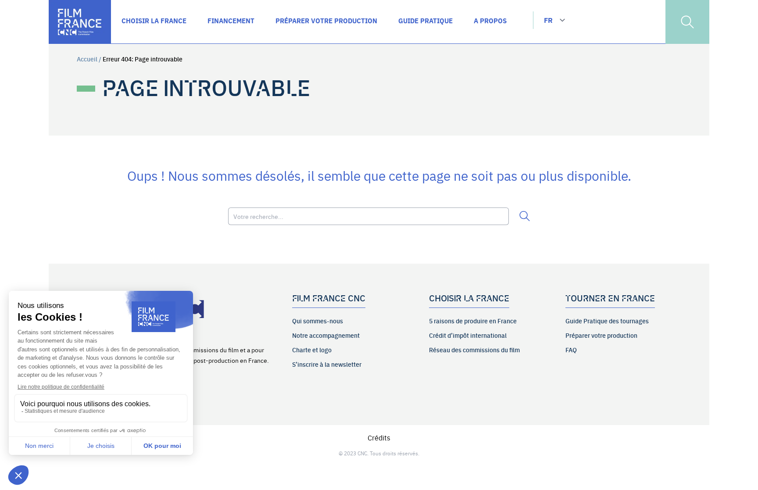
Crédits (379, 437)
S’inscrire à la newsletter (326, 364)
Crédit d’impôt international (468, 335)
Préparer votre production (601, 335)
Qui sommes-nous (317, 320)
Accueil (87, 58)
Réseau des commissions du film (474, 349)
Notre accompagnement (326, 335)
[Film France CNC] (80, 22)
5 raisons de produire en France (473, 320)
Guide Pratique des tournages (607, 320)
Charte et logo (312, 349)
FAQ (571, 349)
